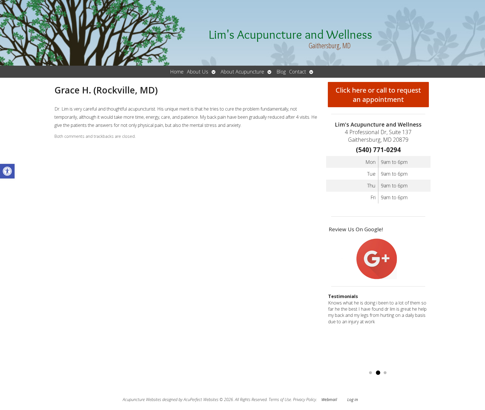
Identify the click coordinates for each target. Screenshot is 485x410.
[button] (7, 171)
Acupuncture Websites (142, 399)
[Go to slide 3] (385, 373)
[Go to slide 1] (370, 373)
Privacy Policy (304, 399)
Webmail (329, 399)
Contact (297, 71)
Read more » (354, 366)
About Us (197, 71)
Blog (281, 71)
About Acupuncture (242, 71)
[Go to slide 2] (378, 373)
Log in (352, 399)
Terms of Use (280, 399)
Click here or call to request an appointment (378, 94)
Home (177, 71)
